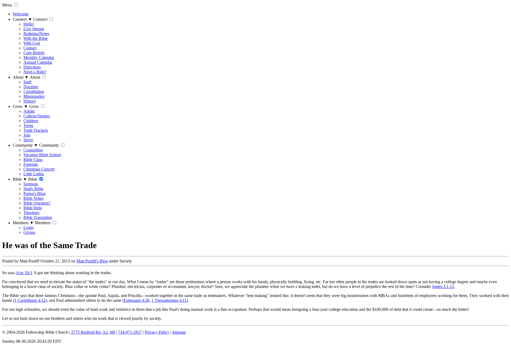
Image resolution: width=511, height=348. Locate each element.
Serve (28, 140)
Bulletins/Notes (36, 33)
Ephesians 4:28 (136, 300)
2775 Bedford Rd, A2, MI (93, 332)
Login (28, 227)
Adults (29, 111)
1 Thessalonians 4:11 (169, 300)
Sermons (30, 184)
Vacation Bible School (42, 154)
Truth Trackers (35, 130)
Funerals (30, 164)
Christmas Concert (39, 169)
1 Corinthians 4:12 (30, 300)
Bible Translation (37, 217)
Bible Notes (33, 198)
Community (25, 145)
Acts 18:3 (24, 272)
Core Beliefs (33, 52)
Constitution (33, 91)
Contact (29, 48)
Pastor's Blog (34, 193)
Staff (27, 82)
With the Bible (35, 38)
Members (23, 222)
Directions (32, 67)
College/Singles (36, 116)
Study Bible (33, 188)
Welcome (20, 14)
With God (31, 43)
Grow (20, 106)
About (21, 77)
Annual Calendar (37, 62)
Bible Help (32, 208)
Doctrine (30, 86)
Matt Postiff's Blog (92, 261)
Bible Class (33, 159)
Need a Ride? (34, 72)
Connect (22, 19)
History (29, 101)
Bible (20, 179)
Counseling (33, 150)
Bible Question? (37, 203)
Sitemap (179, 332)
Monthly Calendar (38, 57)
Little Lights (33, 174)
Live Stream (33, 29)
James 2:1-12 (443, 286)
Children (30, 120)
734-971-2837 (130, 332)
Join (26, 135)
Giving (29, 232)
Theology (31, 212)
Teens (28, 125)
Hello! (28, 24)
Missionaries (33, 96)
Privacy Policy (157, 332)
